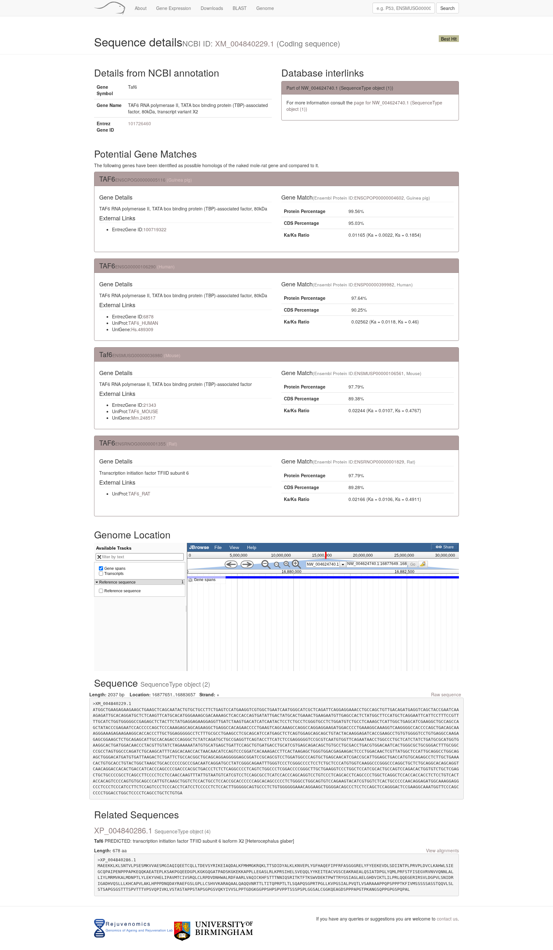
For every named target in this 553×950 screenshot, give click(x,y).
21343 (149, 405)
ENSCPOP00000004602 (379, 198)
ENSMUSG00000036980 (137, 355)
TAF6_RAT (139, 493)
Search (447, 8)
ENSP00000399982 (374, 285)
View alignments (442, 850)
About (141, 8)
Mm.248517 (143, 417)
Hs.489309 (142, 329)
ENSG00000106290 (135, 266)
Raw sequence (446, 694)
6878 (148, 316)
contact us (447, 918)
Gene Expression (173, 8)
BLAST (240, 8)
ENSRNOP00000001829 (379, 462)
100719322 (154, 229)
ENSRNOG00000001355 (140, 443)
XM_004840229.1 (244, 43)
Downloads (212, 8)
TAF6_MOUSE (143, 411)
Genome (265, 8)
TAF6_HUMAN (143, 323)
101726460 (139, 123)
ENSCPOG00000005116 (140, 179)
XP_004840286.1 (152, 830)
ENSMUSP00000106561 (379, 373)
